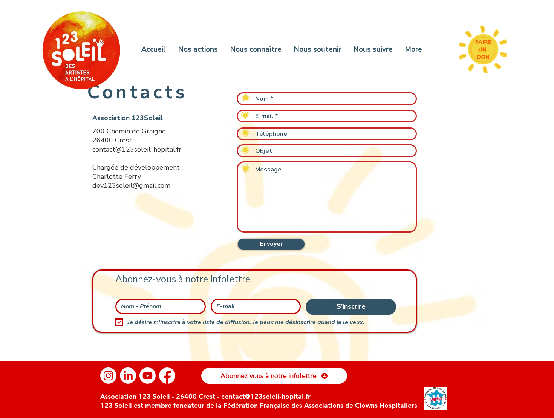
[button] (274, 376)
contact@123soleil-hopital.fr (136, 149)
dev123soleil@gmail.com (131, 185)
